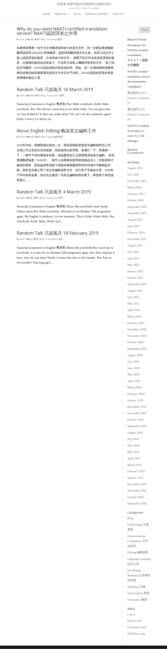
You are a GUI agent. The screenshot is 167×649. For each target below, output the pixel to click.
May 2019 (133, 451)
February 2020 (136, 393)
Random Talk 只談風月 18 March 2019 (55, 89)
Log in (131, 614)
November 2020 (136, 335)
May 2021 (133, 303)
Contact (118, 14)
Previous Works (96, 14)
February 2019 (136, 471)
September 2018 (137, 503)
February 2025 (136, 194)
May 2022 (133, 264)
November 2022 (136, 239)
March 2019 (134, 465)
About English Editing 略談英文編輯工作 (56, 131)
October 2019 (135, 419)
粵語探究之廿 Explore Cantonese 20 (138, 114)
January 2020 (135, 400)
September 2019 (137, 426)
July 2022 (133, 252)
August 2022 (135, 245)
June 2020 (133, 368)
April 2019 (133, 458)
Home (46, 14)
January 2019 (135, 477)
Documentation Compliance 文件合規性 (137, 541)
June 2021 (133, 297)
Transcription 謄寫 (55, 95)
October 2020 (135, 342)
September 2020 (137, 348)
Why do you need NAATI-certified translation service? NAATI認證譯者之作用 (62, 31)
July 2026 (133, 174)
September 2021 (137, 284)
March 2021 (134, 316)
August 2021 (135, 290)
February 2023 (136, 232)
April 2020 (133, 381)
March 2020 (134, 387)
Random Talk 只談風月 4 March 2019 (54, 192)
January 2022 (135, 271)
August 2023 (135, 219)
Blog (77, 14)
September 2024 (137, 206)
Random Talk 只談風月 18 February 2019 (58, 233)
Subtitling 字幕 (136, 586)
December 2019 (136, 406)
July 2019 (133, 439)
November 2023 (136, 213)
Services (60, 14)
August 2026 (135, 168)
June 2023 (133, 226)
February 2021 (136, 323)
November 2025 (136, 180)
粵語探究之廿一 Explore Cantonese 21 (138, 97)
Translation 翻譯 (54, 39)
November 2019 (136, 413)
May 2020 (133, 374)
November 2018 (136, 490)
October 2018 (135, 497)
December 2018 (136, 484)
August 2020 (135, 355)
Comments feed (136, 627)
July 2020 (133, 361)
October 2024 (135, 200)
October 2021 (135, 277)
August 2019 (135, 432)
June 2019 (133, 445)
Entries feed (134, 620)
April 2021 (133, 310)
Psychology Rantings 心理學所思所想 (138, 575)
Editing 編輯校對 (54, 137)
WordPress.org (136, 633)
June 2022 (133, 258)
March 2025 (134, 187)
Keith (22, 39)
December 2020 (136, 329)
